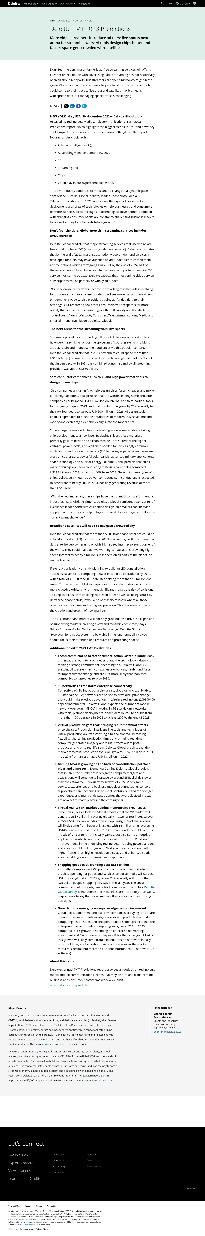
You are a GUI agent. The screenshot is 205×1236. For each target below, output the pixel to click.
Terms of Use (14, 1206)
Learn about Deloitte (24, 1178)
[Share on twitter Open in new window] (66, 106)
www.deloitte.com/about (56, 1044)
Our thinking (59, 1166)
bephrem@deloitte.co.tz (167, 1031)
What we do (48, 3)
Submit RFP (58, 1172)
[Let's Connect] (195, 3)
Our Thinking (67, 3)
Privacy (39, 1206)
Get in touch (18, 1154)
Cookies (27, 1206)
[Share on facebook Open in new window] (78, 106)
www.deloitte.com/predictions (71, 985)
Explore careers (20, 1162)
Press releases (94, 1166)
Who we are (30, 3)
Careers (83, 3)
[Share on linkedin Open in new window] (72, 106)
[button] (166, 4)
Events (90, 1160)
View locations (19, 1170)
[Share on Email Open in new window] (84, 106)
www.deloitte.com (102, 1080)
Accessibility (52, 1206)
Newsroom (92, 1154)
